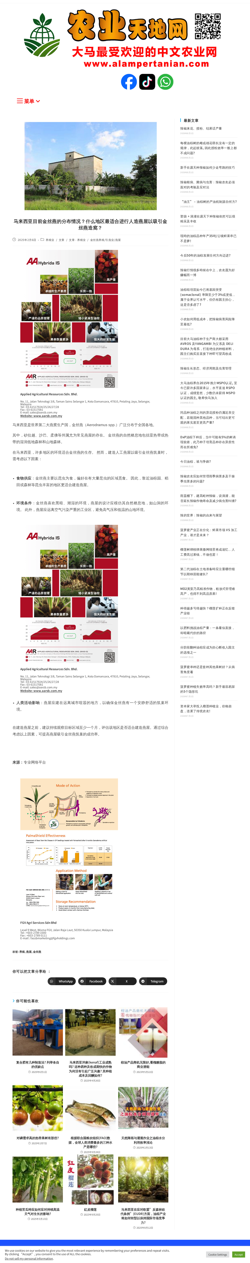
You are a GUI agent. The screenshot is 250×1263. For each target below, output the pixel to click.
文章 (61, 240)
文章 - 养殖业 (77, 240)
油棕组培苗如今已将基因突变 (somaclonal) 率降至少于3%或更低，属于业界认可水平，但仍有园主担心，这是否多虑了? (208, 297)
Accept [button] (239, 1254)
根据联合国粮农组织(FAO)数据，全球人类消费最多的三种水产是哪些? (90, 1142)
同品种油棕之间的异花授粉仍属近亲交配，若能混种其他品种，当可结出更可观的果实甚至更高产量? (207, 417)
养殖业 (50, 240)
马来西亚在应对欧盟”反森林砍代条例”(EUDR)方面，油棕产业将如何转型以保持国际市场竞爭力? (143, 1216)
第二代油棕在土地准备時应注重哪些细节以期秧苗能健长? (207, 571)
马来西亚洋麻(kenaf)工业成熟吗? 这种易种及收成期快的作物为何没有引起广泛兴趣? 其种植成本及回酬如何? (90, 1069)
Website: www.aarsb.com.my (41, 416)
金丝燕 (37, 952)
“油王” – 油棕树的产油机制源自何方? (208, 201)
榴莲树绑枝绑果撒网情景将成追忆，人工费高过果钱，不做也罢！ (207, 552)
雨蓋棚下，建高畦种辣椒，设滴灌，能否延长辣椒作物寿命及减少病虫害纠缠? (208, 498)
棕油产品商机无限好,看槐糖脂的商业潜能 (143, 1064)
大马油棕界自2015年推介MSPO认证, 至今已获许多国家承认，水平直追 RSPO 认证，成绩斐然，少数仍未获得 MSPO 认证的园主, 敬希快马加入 (208, 390)
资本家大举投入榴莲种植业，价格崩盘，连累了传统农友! (205, 708)
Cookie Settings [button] (217, 1254)
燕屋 (29, 952)
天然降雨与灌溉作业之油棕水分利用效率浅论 (143, 1140)
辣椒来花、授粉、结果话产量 (201, 128)
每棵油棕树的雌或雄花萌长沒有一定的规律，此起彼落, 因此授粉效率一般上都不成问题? (208, 147)
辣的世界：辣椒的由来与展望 (201, 515)
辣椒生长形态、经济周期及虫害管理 (205, 368)
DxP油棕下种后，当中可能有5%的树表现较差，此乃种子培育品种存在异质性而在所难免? (208, 442)
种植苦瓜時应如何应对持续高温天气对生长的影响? (38, 1211)
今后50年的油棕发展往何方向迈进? (205, 255)
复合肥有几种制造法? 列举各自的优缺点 (37, 1064)
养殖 (22, 952)
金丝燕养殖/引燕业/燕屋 (105, 240)
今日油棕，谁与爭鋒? (195, 461)
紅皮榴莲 (90, 1209)
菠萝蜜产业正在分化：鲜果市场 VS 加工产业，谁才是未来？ (208, 532)
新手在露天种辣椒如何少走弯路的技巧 (207, 167)
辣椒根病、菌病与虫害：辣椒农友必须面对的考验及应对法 (207, 184)
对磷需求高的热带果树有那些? (38, 1138)
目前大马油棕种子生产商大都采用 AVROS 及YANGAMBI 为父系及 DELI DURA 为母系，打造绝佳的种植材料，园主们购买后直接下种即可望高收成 (207, 346)
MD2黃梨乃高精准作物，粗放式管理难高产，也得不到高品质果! (207, 591)
